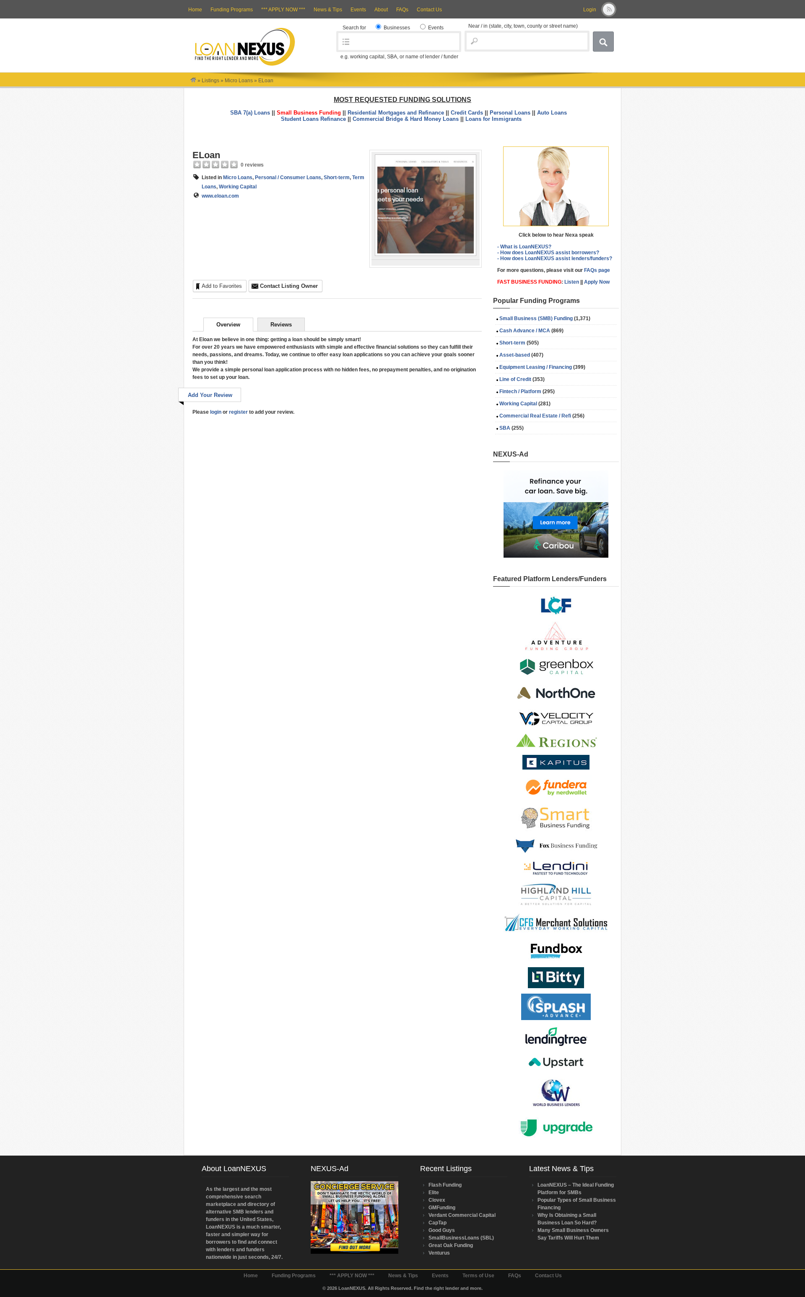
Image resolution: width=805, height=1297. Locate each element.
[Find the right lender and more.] (244, 65)
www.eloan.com (220, 196)
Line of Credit (515, 379)
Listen (571, 282)
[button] (556, 186)
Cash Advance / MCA (524, 331)
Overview (228, 324)
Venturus (439, 1253)
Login (589, 10)
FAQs (402, 10)
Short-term (337, 177)
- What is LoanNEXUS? (524, 247)
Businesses (396, 28)
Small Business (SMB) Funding (536, 318)
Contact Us (429, 10)
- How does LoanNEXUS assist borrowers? (548, 253)
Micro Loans (239, 81)
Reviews (281, 324)
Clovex (436, 1200)
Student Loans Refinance (313, 119)
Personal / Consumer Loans (288, 177)
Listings (210, 81)
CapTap (437, 1223)
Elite (433, 1192)
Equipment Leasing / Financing (535, 367)
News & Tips (328, 10)
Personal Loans (510, 113)
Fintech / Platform (520, 391)
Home (195, 10)
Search (603, 41)
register (238, 412)
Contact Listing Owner (289, 286)
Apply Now (597, 282)
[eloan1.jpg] (425, 254)
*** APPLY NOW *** (283, 10)
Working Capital (238, 187)
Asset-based (514, 355)
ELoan (206, 155)
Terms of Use (478, 1276)
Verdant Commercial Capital (462, 1215)
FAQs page (597, 270)
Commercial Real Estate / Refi (535, 416)
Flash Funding (445, 1185)
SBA (504, 428)
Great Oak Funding (450, 1245)
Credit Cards (467, 113)
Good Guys (441, 1230)
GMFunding (441, 1208)
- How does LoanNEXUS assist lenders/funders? (554, 258)
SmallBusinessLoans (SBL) (461, 1238)
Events (358, 10)
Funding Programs (231, 10)
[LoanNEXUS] (193, 81)
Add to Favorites (222, 286)
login (215, 412)
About (381, 10)
